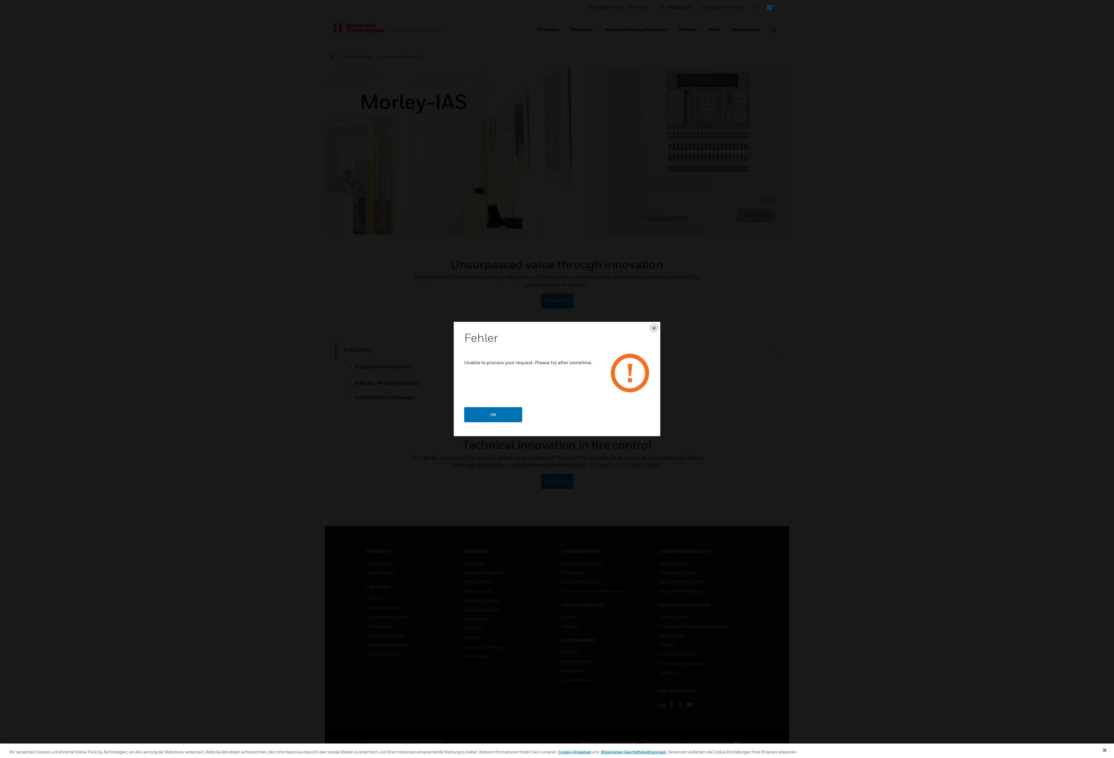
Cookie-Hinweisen (574, 752)
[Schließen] (1104, 750)
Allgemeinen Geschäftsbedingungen (633, 752)
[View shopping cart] (767, 8)
